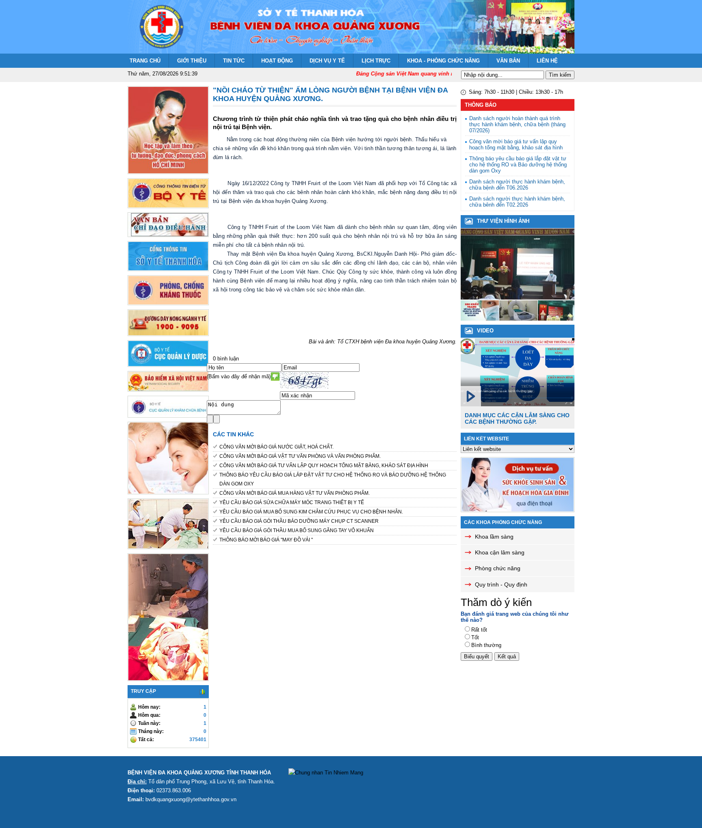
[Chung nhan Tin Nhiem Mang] (325, 773)
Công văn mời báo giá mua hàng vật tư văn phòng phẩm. (294, 493)
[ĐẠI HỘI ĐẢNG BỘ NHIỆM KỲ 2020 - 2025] (518, 319)
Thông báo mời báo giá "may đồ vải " (266, 540)
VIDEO (485, 331)
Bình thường (486, 645)
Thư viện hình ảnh (503, 221)
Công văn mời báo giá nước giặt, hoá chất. (276, 447)
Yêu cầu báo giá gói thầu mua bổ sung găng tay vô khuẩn (296, 530)
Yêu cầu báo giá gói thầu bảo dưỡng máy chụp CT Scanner (299, 521)
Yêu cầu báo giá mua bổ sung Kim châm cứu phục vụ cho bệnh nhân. (311, 512)
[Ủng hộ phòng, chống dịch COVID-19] (517, 298)
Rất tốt (479, 630)
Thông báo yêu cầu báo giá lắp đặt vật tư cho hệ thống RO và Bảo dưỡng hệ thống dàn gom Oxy (332, 479)
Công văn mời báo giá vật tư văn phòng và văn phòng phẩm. (300, 456)
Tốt (475, 637)
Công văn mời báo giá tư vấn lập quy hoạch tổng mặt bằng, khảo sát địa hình (323, 465)
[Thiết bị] (480, 319)
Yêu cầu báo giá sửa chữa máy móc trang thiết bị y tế (291, 502)
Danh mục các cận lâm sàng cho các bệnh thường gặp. (517, 418)
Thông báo (480, 105)
